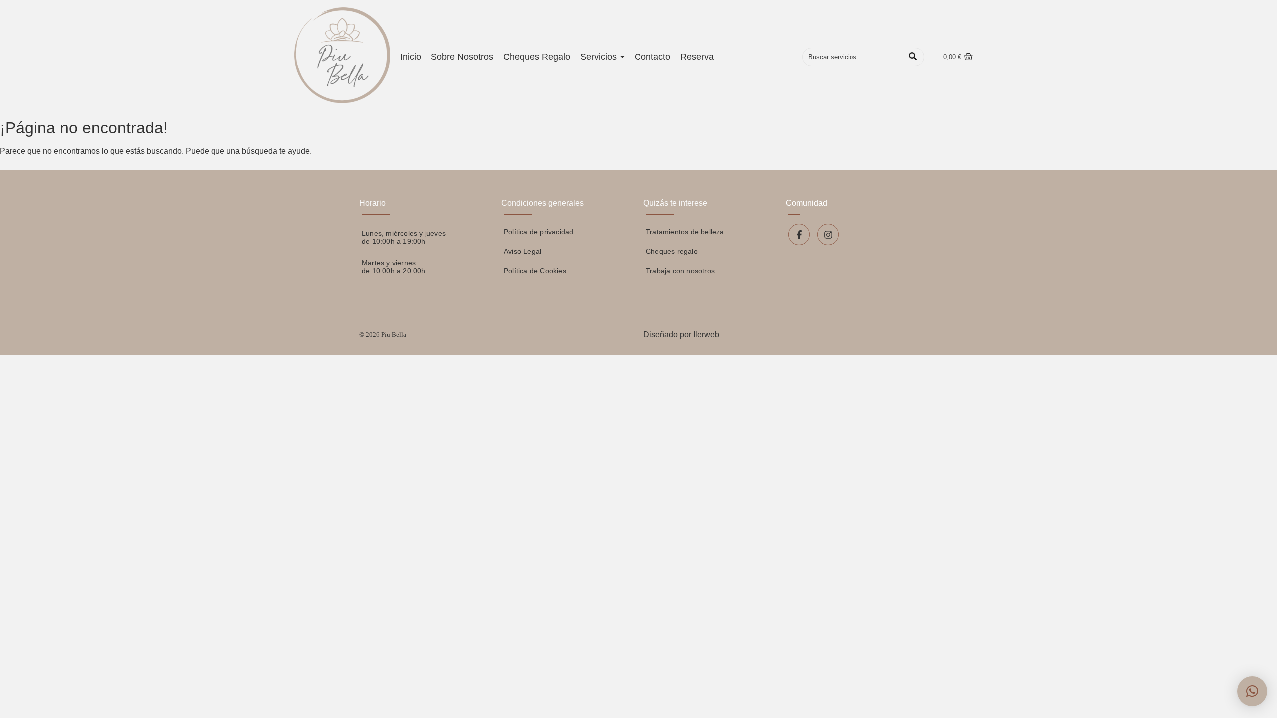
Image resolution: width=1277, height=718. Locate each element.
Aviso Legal (522, 251)
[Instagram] (828, 234)
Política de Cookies (535, 271)
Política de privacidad (538, 232)
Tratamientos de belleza (685, 232)
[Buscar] (913, 57)
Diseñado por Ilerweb (681, 334)
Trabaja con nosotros (680, 271)
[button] (1252, 691)
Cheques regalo (672, 251)
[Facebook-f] (799, 234)
